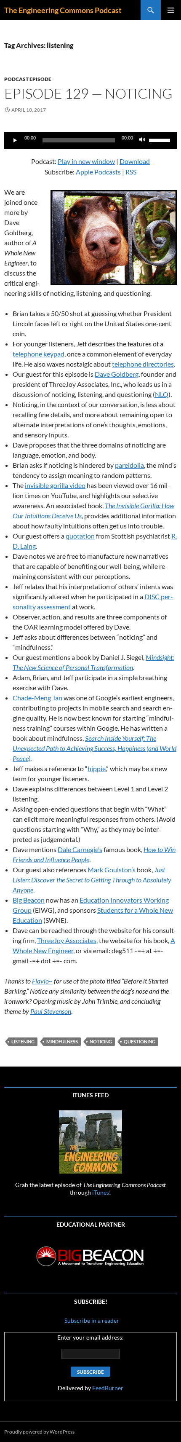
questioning (139, 1041)
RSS (130, 172)
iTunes (100, 1192)
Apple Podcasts (98, 172)
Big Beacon (29, 900)
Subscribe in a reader (91, 1320)
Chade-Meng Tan (37, 698)
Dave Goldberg (116, 374)
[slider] (161, 139)
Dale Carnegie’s (80, 849)
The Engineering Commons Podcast (63, 10)
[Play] (15, 140)
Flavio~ (42, 981)
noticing (101, 1041)
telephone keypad (38, 354)
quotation (80, 536)
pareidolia (129, 465)
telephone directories (143, 364)
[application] (90, 140)
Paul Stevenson (50, 1011)
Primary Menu (171, 10)
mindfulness (62, 1041)
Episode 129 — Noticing (88, 93)
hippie (97, 768)
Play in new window (86, 161)
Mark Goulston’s (112, 870)
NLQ (161, 394)
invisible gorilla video (55, 485)
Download (135, 161)
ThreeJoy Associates (66, 940)
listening (23, 1041)
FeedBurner (107, 1387)
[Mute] (142, 140)
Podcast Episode (27, 79)
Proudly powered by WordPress (39, 1432)
